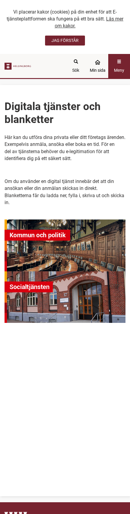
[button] (65, 245)
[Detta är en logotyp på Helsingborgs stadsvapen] (19, 65)
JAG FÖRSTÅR (65, 40)
